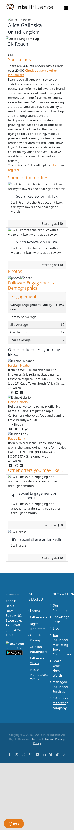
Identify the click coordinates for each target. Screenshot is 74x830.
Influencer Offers (37, 660)
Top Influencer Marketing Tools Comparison (60, 644)
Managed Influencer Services (60, 687)
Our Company (60, 607)
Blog (56, 628)
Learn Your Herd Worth (57, 668)
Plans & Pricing (35, 637)
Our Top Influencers (37, 649)
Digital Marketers (37, 626)
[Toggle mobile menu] (66, 8)
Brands (35, 610)
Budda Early (16, 438)
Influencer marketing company (60, 703)
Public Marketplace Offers (37, 674)
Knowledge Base (60, 619)
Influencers (37, 617)
